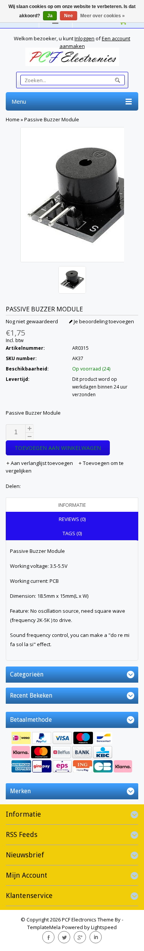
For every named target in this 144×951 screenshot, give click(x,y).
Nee (68, 15)
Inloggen (84, 38)
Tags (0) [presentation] (72, 533)
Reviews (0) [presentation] (72, 519)
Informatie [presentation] (72, 504)
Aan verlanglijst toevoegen (42, 463)
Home (13, 119)
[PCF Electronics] (72, 57)
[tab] (72, 505)
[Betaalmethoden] (72, 753)
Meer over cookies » (102, 15)
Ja (50, 15)
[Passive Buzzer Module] (72, 281)
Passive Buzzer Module (51, 119)
